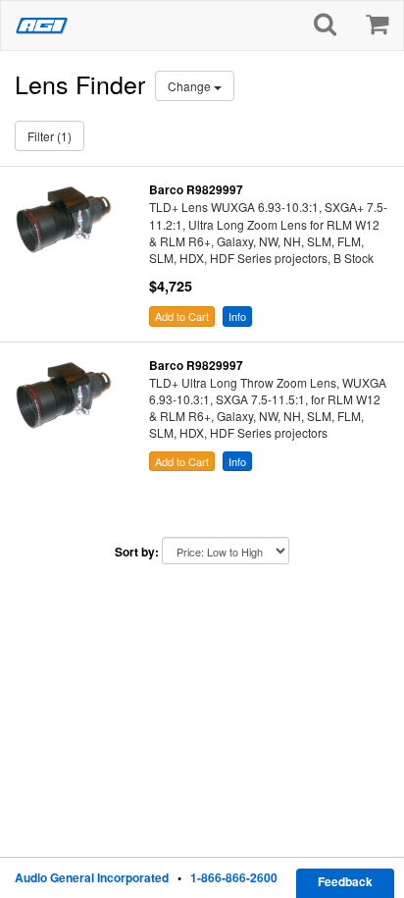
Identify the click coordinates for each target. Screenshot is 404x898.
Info (237, 316)
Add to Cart (182, 316)
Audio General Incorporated (92, 877)
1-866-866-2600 (234, 877)
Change (191, 86)
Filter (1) (49, 136)
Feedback (345, 881)
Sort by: (137, 552)
